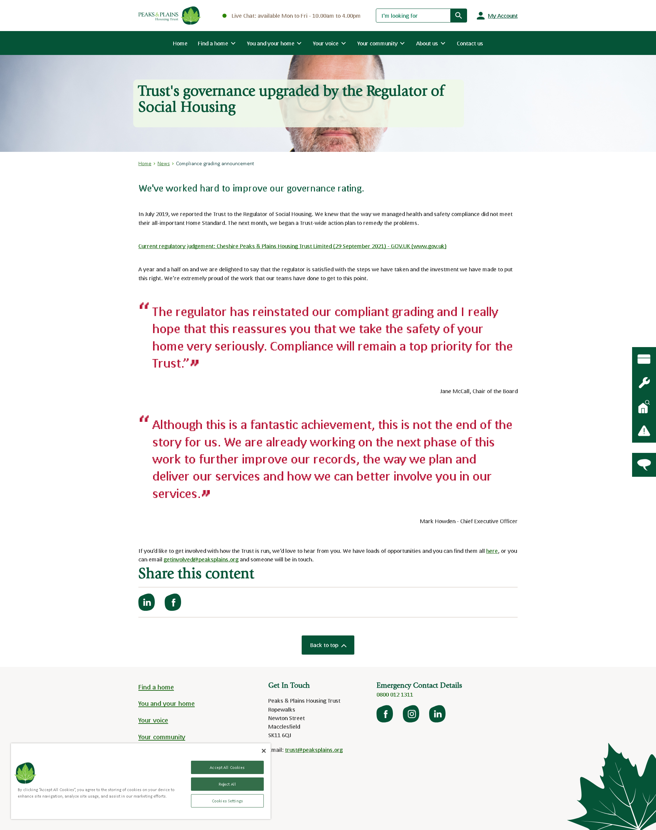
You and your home (166, 703)
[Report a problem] (644, 431)
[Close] (264, 751)
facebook (385, 714)
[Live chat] (644, 465)
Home (180, 43)
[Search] (458, 15)
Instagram (412, 714)
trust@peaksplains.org (314, 749)
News (164, 163)
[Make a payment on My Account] (644, 359)
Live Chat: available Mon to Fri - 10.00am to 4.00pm (296, 15)
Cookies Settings (227, 801)
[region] (141, 781)
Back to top (324, 645)
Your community (161, 737)
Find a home (156, 687)
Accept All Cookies (227, 767)
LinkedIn (438, 714)
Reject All (227, 784)
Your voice (153, 720)
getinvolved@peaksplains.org (201, 559)
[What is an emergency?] (644, 383)
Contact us (470, 43)
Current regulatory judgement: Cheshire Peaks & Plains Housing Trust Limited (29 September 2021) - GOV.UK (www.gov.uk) (292, 246)
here (492, 550)
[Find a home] (644, 407)
